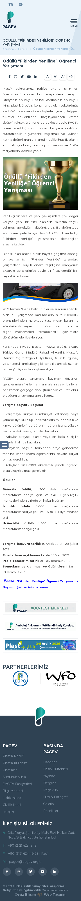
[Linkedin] (35, 77)
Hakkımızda (12, 798)
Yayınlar (49, 776)
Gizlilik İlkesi (12, 805)
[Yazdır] (71, 76)
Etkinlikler (50, 811)
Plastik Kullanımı (15, 763)
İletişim (8, 812)
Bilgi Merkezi (13, 791)
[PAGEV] (9, 19)
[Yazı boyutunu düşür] (62, 76)
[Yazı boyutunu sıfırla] (47, 76)
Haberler (23, 49)
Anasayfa (8, 49)
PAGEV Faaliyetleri (17, 784)
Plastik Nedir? (13, 756)
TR (10, 4)
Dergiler (49, 783)
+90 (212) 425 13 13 (22, 845)
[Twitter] (22, 77)
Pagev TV (50, 790)
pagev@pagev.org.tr (25, 862)
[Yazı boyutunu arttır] (55, 76)
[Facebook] (10, 77)
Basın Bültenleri (55, 769)
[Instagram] (15, 77)
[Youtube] (29, 77)
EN (21, 4)
